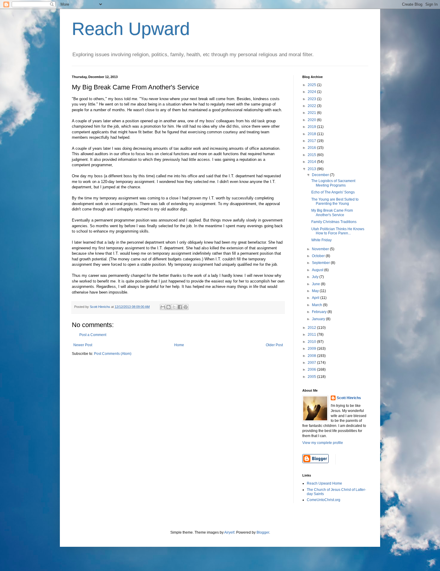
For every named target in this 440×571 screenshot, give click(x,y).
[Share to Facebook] (180, 307)
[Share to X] (174, 307)
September (321, 263)
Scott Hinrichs (349, 398)
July (315, 277)
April (316, 298)
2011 (312, 334)
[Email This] (163, 307)
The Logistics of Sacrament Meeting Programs (333, 183)
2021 (312, 113)
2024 (312, 92)
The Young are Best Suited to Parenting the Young (335, 201)
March (317, 305)
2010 (312, 342)
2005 (312, 377)
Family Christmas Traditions (333, 222)
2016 (312, 148)
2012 (312, 328)
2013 (312, 169)
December (321, 175)
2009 (312, 348)
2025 (312, 85)
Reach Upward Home (324, 483)
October (319, 256)
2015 (312, 155)
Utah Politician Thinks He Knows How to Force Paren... (337, 231)
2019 (312, 127)
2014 (312, 162)
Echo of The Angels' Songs (333, 192)
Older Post (274, 345)
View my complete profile (322, 443)
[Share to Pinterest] (186, 307)
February (319, 312)
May (316, 291)
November (321, 249)
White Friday (321, 240)
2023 (312, 99)
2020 (312, 120)
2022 (312, 106)
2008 (312, 356)
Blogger (263, 532)
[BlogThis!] (169, 307)
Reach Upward (131, 29)
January (319, 319)
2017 (312, 141)
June (316, 284)
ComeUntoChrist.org (323, 500)
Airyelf (229, 532)
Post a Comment (92, 335)
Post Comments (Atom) (112, 354)
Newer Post (82, 345)
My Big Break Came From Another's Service (332, 212)
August (318, 270)
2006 (312, 369)
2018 (312, 134)
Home (179, 345)
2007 (312, 363)
